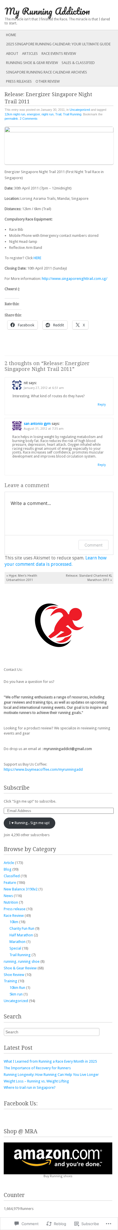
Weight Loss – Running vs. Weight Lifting (36, 1081)
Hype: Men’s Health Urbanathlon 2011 (21, 578)
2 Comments (29, 118)
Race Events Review (59, 53)
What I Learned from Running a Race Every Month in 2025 (50, 1061)
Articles (30, 53)
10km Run (17, 987)
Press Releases (19, 81)
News (8, 896)
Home (11, 35)
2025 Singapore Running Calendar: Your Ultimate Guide (58, 44)
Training (10, 981)
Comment (93, 545)
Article (9, 863)
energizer (33, 114)
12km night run (15, 114)
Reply (102, 404)
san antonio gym (37, 424)
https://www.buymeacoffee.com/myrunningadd (43, 769)
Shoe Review (14, 975)
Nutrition (11, 902)
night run (48, 114)
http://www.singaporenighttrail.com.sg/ (74, 278)
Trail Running (72, 114)
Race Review (14, 915)
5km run (16, 994)
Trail (58, 114)
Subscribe (17, 788)
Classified (12, 876)
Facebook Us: (21, 1103)
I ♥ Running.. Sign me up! (29, 823)
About (12, 53)
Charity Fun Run (21, 928)
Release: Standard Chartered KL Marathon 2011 (89, 578)
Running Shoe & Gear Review (32, 63)
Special (15, 948)
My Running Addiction (47, 11)
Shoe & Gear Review (20, 968)
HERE (37, 258)
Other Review (48, 81)
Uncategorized (80, 109)
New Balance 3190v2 (21, 889)
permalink (11, 118)
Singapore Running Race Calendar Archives (46, 72)
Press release (14, 909)
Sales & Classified (78, 63)
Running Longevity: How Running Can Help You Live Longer (51, 1074)
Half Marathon (21, 935)
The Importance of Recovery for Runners (37, 1068)
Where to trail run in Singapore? (30, 1087)
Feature (10, 882)
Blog (7, 869)
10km (13, 922)
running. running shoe (22, 961)
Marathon (17, 942)
